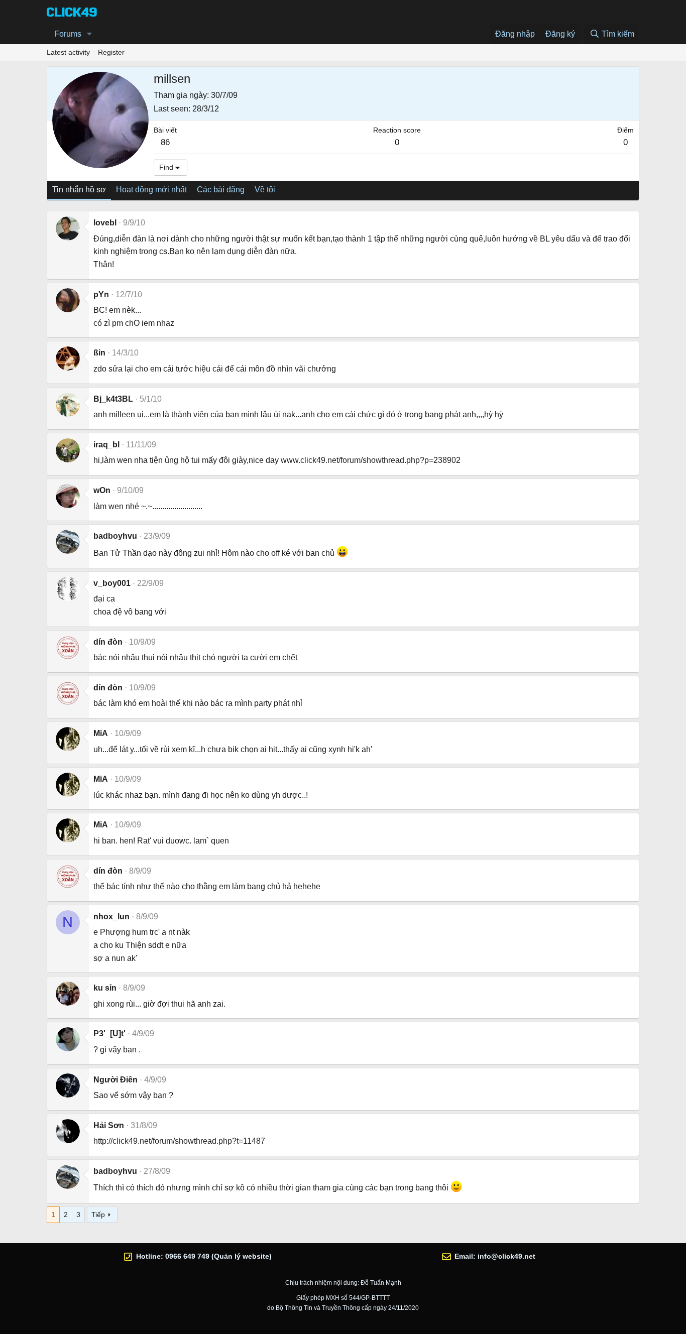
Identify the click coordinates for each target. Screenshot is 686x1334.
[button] (89, 34)
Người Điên (115, 1079)
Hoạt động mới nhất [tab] (151, 189)
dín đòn (108, 642)
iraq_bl (106, 444)
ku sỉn (105, 988)
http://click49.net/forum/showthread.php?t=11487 (179, 1141)
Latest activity (68, 52)
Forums (67, 34)
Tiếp (98, 1214)
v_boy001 (112, 583)
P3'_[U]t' (109, 1033)
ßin (99, 352)
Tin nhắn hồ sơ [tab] (79, 189)
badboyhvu (115, 536)
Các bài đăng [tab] (221, 189)
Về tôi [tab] (265, 189)
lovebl (105, 222)
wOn (101, 490)
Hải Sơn (108, 1125)
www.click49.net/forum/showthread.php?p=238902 (371, 460)
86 (165, 142)
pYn (101, 294)
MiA (100, 733)
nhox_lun (111, 916)
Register (111, 52)
